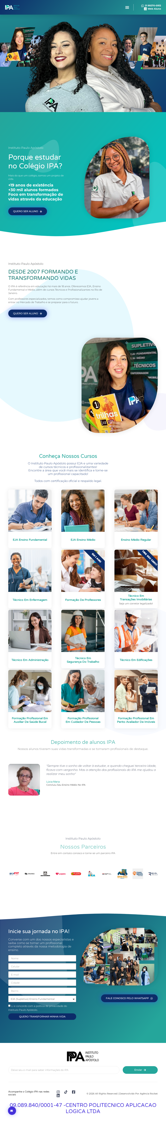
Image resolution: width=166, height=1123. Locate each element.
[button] (127, 7)
